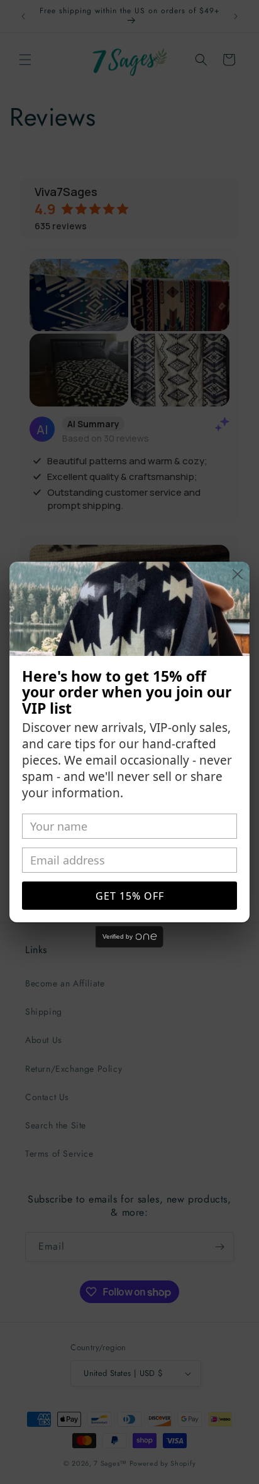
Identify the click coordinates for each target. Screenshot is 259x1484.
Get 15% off (130, 896)
